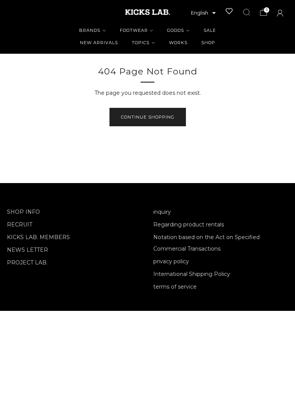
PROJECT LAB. (27, 262)
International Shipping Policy (191, 274)
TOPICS (140, 42)
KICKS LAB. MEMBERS (38, 237)
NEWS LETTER (27, 249)
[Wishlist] (229, 11)
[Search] (246, 12)
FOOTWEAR (134, 30)
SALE (210, 30)
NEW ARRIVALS (99, 42)
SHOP (208, 42)
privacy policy (171, 261)
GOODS (175, 30)
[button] (203, 13)
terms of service (175, 286)
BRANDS (89, 30)
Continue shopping (147, 117)
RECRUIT (19, 224)
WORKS (178, 42)
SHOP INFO (23, 211)
